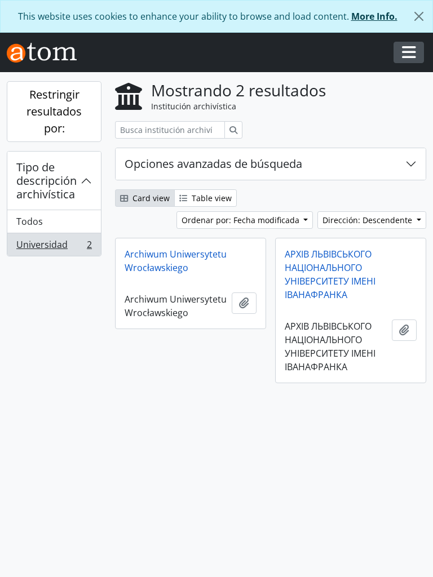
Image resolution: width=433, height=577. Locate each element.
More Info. (374, 16)
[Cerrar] (418, 16)
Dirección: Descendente (368, 220)
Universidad (54, 247)
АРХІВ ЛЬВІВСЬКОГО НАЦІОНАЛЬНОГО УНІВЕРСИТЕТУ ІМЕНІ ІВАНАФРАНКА (330, 274)
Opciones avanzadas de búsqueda (213, 163)
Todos (29, 221)
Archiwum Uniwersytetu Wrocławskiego (176, 261)
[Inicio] (46, 52)
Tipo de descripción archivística (46, 180)
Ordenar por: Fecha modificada (242, 220)
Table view (210, 198)
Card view (150, 198)
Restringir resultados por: (54, 111)
